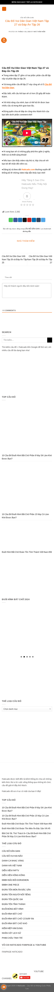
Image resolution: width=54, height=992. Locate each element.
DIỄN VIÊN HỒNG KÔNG (13, 875)
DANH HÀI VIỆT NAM (12, 866)
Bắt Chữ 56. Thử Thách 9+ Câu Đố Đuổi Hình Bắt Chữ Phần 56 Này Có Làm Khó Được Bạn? (26, 835)
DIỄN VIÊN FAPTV (10, 870)
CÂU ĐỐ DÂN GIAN (27, 17)
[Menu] (4, 9)
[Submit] (49, 340)
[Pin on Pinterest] (29, 220)
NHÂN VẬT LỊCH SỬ (11, 933)
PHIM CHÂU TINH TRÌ (12, 938)
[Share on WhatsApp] (11, 220)
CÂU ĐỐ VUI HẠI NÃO (12, 856)
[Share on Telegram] (43, 220)
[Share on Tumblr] (38, 220)
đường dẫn (27, 231)
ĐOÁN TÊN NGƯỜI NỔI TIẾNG (16, 895)
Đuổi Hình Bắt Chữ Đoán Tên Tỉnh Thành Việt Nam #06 (27, 552)
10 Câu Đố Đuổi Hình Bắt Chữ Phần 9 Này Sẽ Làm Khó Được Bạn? (27, 457)
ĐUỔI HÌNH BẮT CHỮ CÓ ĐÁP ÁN (18, 919)
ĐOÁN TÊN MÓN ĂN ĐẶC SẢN (16, 890)
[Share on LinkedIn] (34, 220)
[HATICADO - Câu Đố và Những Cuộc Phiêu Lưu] (27, 8)
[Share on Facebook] (15, 220)
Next (49, 629)
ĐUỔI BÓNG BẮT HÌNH (12, 909)
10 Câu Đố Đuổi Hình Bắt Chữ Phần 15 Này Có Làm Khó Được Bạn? (25, 516)
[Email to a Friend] (25, 220)
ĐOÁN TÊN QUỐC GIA (12, 899)
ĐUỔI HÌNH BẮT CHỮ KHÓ (14, 923)
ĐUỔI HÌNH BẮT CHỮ (12, 914)
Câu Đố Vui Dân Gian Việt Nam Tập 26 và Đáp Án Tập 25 (14, 259)
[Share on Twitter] (20, 220)
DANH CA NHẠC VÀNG (13, 861)
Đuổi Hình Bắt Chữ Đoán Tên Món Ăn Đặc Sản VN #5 (26, 828)
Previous (5, 629)
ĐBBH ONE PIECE (10, 885)
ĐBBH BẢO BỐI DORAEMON (15, 880)
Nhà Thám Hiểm (39, 31)
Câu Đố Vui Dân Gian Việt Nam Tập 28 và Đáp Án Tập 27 (39, 259)
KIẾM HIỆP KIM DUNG (12, 928)
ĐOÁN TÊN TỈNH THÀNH (13, 904)
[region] (27, 629)
